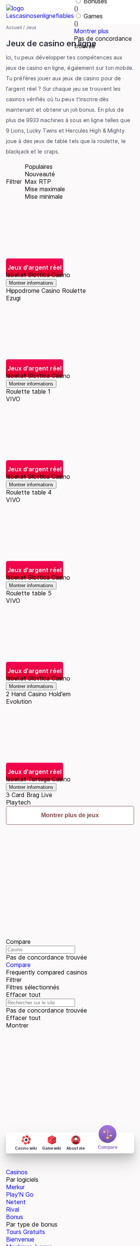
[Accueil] (40, 11)
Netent (16, 1202)
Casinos (17, 1172)
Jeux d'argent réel (34, 267)
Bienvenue (20, 1239)
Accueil (14, 27)
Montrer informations (31, 283)
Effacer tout (23, 994)
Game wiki (51, 1148)
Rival (12, 1209)
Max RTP (38, 181)
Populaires (39, 166)
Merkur (15, 1187)
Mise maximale (45, 189)
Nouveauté (40, 174)
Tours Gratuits (25, 1232)
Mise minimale (44, 196)
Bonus (14, 1217)
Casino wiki (26, 1148)
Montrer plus (91, 31)
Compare (18, 964)
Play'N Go (20, 1194)
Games (93, 16)
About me (75, 1148)
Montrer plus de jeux (70, 815)
